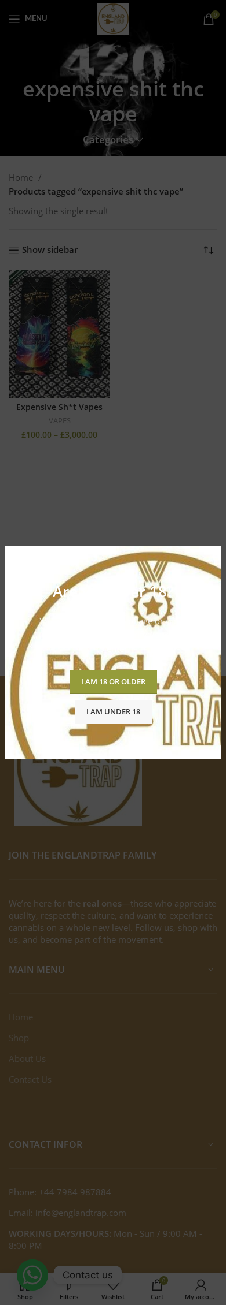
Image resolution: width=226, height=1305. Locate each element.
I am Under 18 (113, 711)
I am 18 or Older (113, 681)
